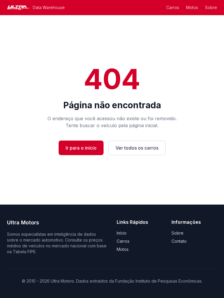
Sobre (211, 7)
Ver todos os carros (137, 148)
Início (122, 232)
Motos (192, 7)
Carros (172, 7)
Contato (179, 241)
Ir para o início (81, 148)
